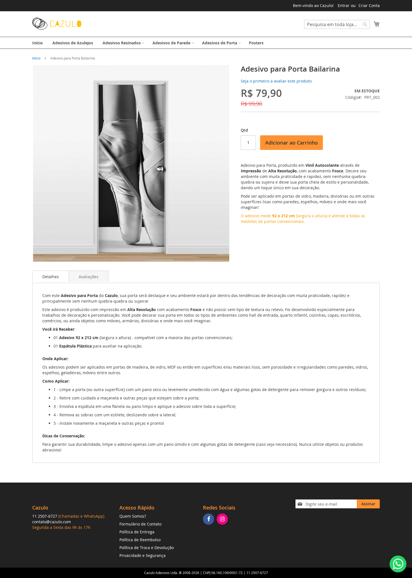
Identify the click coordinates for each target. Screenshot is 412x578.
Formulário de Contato (140, 524)
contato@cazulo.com (51, 521)
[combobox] (337, 24)
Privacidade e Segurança (142, 555)
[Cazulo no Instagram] (223, 519)
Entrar (343, 5)
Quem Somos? (132, 516)
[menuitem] (37, 43)
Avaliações (88, 276)
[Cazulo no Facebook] (209, 519)
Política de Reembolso (140, 539)
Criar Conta (369, 5)
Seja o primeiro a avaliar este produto (276, 81)
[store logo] (56, 24)
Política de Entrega (136, 531)
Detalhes (50, 276)
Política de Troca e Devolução (146, 547)
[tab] (50, 276)
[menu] (206, 43)
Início (36, 58)
